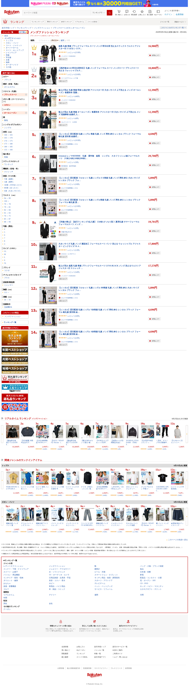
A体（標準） (9, 182)
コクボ (7, 270)
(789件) (180, 495)
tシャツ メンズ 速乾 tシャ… (27, 488)
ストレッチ (8, 172)
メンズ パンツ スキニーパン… (72, 524)
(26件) (149, 495)
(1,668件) (120, 495)
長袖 (6, 157)
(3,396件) (30, 495)
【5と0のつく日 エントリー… (177, 441)
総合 (6, 36)
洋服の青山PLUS (66, 232)
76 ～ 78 (7, 204)
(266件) (60, 449)
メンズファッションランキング (49, 32)
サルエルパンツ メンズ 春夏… (132, 524)
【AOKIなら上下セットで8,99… (102, 441)
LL (5, 251)
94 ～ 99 (7, 198)
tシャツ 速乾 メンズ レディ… (42, 488)
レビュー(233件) (74, 52)
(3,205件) (105, 449)
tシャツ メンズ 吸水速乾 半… (57, 488)
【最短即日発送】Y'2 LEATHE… (11, 443)
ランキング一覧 (10, 322)
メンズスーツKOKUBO (68, 56)
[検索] (109, 12)
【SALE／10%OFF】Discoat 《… (57, 441)
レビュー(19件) (74, 184)
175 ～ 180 (8, 144)
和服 (7, 55)
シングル (7, 128)
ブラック (7, 80)
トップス (9, 41)
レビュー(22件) (74, 338)
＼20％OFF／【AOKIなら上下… (117, 488)
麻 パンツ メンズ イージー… (162, 524)
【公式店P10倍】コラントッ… (147, 441)
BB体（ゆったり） (11, 188)
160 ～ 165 (8, 135)
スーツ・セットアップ (15, 50)
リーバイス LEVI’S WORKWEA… (87, 524)
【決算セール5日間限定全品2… (117, 441)
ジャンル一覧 (164, 22)
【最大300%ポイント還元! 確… (87, 441)
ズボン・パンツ (12, 43)
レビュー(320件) (74, 74)
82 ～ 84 (7, 210)
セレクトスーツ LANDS (69, 122)
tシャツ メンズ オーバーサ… (72, 488)
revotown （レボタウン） (69, 254)
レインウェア (11, 53)
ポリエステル (9, 87)
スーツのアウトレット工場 (69, 78)
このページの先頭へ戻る (178, 540)
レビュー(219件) (74, 206)
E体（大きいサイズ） (12, 191)
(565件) (45, 532)
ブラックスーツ (10, 95)
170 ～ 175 (8, 141)
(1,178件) (135, 532)
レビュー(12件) (74, 250)
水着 (7, 60)
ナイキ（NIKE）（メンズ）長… (87, 488)
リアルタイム (79, 22)
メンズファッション (42, 28)
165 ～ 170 (8, 138)
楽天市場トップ (8, 28)
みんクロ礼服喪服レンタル (69, 144)
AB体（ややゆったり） (13, 185)
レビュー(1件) (73, 228)
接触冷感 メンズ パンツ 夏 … (12, 524)
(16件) (179, 532)
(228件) (150, 449)
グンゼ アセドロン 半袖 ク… (147, 488)
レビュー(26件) (74, 294)
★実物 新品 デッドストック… (177, 524)
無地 (6, 120)
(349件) (105, 495)
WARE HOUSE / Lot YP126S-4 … (12, 488)
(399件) (75, 495)
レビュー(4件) (73, 118)
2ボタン (7, 105)
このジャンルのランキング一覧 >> (173, 28)
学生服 (8, 57)
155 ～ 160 (8, 150)
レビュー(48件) (74, 96)
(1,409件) (45, 495)
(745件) (105, 532)
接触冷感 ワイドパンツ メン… (42, 524)
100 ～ (6, 201)
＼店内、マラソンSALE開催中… (162, 441)
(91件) (164, 449)
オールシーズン (10, 113)
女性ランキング (66, 22)
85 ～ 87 (7, 219)
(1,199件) (135, 495)
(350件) (45, 449)
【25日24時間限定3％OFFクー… (42, 441)
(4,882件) (15, 532)
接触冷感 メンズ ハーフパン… (102, 524)
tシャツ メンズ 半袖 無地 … (177, 488)
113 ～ (6, 292)
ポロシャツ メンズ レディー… (132, 488)
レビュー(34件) (74, 272)
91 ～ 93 (7, 213)
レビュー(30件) (74, 316)
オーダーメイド (12, 65)
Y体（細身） (9, 179)
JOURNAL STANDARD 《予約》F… (132, 443)
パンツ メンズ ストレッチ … (57, 524)
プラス (7, 278)
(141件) (60, 532)
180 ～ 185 (8, 147)
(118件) (120, 532)
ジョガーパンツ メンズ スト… (117, 524)
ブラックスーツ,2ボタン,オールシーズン (69, 28)
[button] (127, 13)
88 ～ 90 (7, 222)
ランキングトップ (38, 22)
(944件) (60, 495)
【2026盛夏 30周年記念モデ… (27, 441)
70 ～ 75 (7, 216)
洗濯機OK (8, 307)
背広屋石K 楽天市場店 (68, 166)
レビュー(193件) (74, 140)
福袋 (7, 62)
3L (5, 263)
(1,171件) (75, 532)
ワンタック (8, 164)
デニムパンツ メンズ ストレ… (27, 524)
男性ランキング (52, 22)
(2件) (89, 449)
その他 (8, 67)
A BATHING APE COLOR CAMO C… (162, 489)
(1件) (119, 449)
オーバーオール (12, 48)
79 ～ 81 (7, 207)
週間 (62, 40)
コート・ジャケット (14, 45)
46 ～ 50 (7, 300)
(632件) (165, 532)
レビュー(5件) (73, 162)
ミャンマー (8, 285)
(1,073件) (30, 532)
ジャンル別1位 (92, 22)
